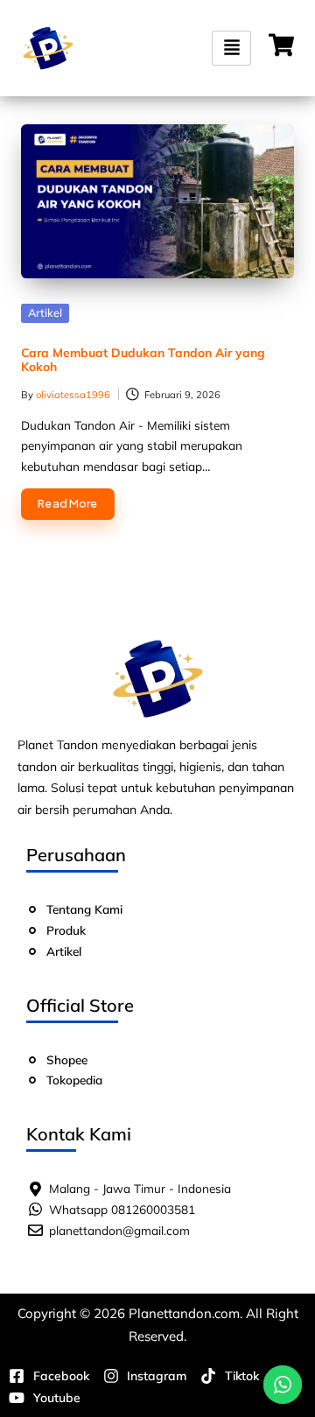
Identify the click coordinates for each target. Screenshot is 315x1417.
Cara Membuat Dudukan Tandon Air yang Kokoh (143, 360)
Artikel (45, 312)
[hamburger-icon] (231, 49)
